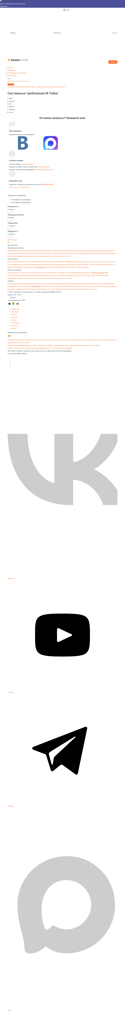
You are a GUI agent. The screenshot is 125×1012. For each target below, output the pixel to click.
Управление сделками (63, 264)
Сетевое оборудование (103, 286)
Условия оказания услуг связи (18, 348)
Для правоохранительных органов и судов (85, 345)
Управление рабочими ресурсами (35, 264)
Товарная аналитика (73, 275)
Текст (9, 81)
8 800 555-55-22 (48, 184)
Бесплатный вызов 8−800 (97, 284)
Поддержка (57, 33)
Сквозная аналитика (59, 275)
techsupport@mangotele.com (44, 169)
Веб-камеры (69, 286)
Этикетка (51, 251)
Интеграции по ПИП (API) (52, 267)
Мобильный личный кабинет (38, 253)
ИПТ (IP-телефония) (26, 251)
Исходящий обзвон (36, 262)
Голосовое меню (22, 253)
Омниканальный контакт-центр (19, 262)
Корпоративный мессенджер (86, 251)
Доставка (14, 317)
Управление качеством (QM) (67, 273)
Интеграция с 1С (72, 267)
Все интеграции (83, 267)
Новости (14, 314)
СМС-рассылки (75, 253)
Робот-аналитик (30, 278)
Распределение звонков (88, 253)
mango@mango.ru (44, 167)
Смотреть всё (12, 240)
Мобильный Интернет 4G (64, 289)
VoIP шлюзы (51, 289)
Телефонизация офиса (15, 284)
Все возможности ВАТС (63, 256)
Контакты (14, 325)
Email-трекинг (86, 275)
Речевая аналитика (32, 273)
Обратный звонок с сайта (46, 256)
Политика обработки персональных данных (23, 340)
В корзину (10, 212)
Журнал (14, 328)
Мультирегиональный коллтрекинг (61, 278)
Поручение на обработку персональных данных (53, 345)
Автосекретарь (31, 256)
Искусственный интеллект (48, 273)
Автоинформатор (20, 256)
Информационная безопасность (34, 284)
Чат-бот (22, 273)
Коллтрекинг (12, 275)
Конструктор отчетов (108, 262)
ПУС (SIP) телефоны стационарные (53, 286)
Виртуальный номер (40, 251)
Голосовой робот (14, 273)
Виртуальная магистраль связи (59, 253)
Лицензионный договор (78, 340)
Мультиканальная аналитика (27, 275)
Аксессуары (93, 289)
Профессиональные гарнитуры (84, 286)
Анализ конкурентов (44, 275)
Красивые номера (65, 284)
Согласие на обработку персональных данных (54, 340)
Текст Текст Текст (18, 81)
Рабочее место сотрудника (92, 262)
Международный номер (79, 284)
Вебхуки (64, 267)
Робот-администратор (15, 264)
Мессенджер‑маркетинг (16, 278)
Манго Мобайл (102, 253)
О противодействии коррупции (61, 348)
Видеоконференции (103, 251)
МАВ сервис (59, 251)
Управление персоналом (74, 262)
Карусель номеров (69, 251)
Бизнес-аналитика (83, 273)
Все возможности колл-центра (23, 267)
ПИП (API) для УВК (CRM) (79, 264)
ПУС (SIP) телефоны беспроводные (35, 289)
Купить (112, 62)
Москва (12, 33)
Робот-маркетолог (42, 278)
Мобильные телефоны (81, 289)
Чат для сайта (93, 264)
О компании (15, 323)
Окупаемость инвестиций (99, 275)
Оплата (13, 320)
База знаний (51, 264)
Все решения (25, 286)
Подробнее (3, 6)
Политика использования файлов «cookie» (22, 345)
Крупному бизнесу (52, 284)
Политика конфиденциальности (40, 348)
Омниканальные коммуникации (54, 262)
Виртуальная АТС (14, 251)
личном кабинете (28, 164)
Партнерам (15, 312)
